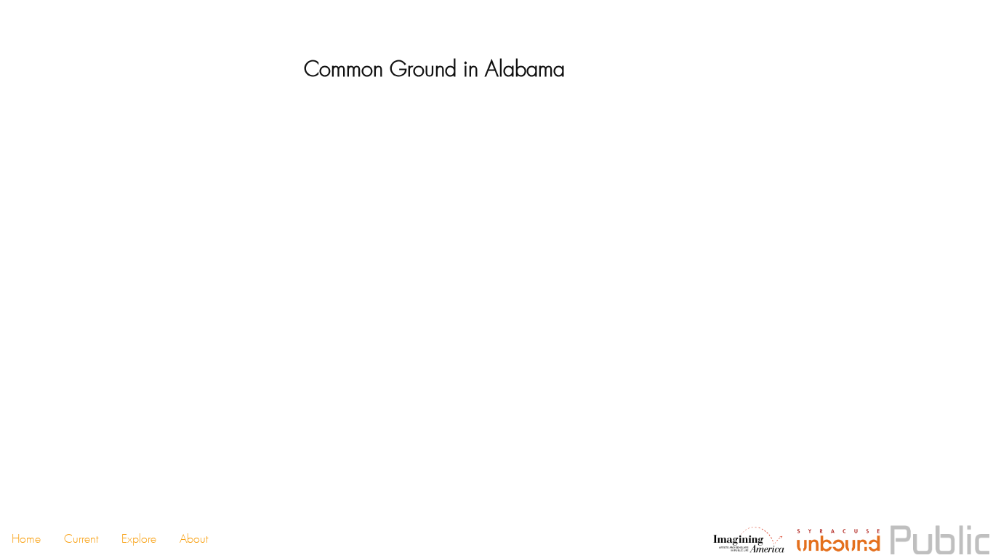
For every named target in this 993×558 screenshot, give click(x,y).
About (194, 538)
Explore (138, 538)
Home (26, 538)
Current (81, 538)
